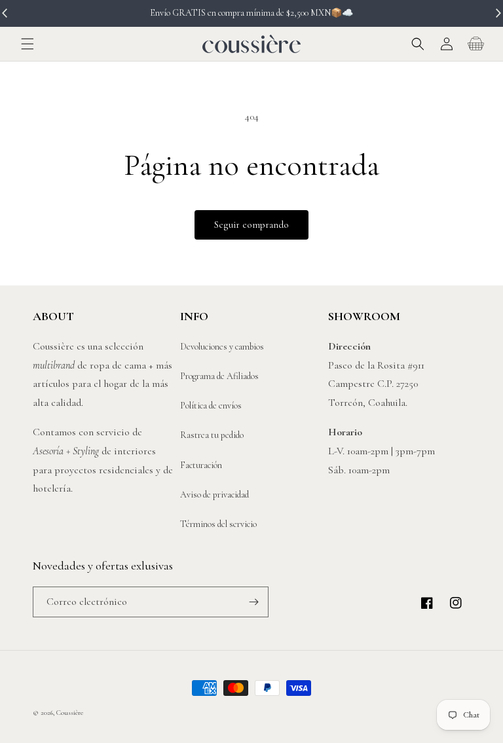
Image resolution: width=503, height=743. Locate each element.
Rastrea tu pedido (212, 435)
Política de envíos (211, 405)
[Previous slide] (5, 13)
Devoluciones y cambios (222, 346)
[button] (27, 43)
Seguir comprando (251, 224)
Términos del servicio (218, 524)
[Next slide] (498, 13)
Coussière (69, 712)
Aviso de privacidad (214, 494)
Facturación (201, 465)
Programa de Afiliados (219, 376)
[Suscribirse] (253, 602)
